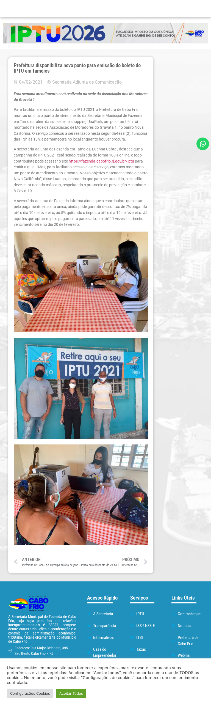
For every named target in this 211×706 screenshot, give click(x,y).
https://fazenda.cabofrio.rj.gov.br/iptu (101, 161)
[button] (132, 8)
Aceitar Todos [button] (71, 693)
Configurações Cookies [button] (30, 693)
